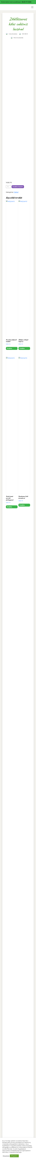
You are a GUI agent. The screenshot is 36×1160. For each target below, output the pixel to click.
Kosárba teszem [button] (9, 349)
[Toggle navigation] (32, 7)
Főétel (16, 192)
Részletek (6, 1156)
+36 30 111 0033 (26, 2)
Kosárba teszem (18, 187)
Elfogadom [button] (14, 1156)
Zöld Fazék (9, 7)
